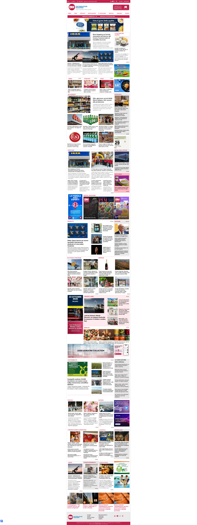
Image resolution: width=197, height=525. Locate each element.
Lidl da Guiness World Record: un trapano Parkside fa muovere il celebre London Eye (90, 65)
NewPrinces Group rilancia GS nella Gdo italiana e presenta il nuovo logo (74, 145)
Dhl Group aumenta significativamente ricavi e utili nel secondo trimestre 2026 (74, 273)
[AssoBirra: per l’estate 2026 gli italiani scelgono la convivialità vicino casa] (106, 469)
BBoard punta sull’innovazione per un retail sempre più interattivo (121, 127)
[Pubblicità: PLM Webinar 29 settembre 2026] (122, 142)
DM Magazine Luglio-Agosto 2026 (121, 198)
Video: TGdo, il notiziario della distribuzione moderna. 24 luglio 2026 (106, 91)
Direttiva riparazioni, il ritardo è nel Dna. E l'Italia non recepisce (90, 477)
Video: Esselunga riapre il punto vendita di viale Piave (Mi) (74, 91)
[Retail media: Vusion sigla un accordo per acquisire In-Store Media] (75, 406)
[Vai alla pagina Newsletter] (121, 7)
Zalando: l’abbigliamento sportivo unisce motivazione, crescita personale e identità (74, 64)
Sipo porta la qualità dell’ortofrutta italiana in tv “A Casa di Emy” (74, 455)
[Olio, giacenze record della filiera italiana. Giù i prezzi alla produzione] (78, 104)
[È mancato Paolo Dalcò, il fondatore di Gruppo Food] (122, 229)
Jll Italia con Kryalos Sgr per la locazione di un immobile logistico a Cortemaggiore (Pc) (106, 454)
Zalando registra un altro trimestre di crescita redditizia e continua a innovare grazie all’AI (89, 290)
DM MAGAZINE (92, 13)
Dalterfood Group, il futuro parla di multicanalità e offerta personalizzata (122, 131)
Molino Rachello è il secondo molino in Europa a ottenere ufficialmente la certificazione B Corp (108, 365)
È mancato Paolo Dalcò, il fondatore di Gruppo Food (121, 235)
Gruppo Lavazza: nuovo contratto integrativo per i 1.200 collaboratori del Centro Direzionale (108, 382)
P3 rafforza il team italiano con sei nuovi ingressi (121, 248)
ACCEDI (121, 1)
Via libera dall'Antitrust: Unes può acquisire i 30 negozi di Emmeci (74, 128)
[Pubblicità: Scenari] (75, 314)
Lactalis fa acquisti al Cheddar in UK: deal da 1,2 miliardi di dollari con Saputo (121, 50)
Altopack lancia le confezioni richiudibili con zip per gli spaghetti (121, 455)
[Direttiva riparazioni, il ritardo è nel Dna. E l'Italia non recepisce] (91, 469)
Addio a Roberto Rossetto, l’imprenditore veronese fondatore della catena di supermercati (120, 240)
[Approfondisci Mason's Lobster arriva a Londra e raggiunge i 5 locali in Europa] (90, 498)
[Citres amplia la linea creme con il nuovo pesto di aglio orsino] (122, 180)
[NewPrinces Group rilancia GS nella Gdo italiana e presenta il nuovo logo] (74, 137)
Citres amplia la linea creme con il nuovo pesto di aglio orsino (121, 189)
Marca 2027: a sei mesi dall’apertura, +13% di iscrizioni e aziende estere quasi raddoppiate (124, 321)
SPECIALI (111, 13)
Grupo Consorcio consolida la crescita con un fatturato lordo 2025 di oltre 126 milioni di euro (106, 290)
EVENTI (127, 13)
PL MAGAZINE (102, 13)
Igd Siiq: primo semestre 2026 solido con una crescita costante (75, 290)
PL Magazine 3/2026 (103, 197)
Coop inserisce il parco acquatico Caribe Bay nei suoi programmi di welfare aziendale (108, 374)
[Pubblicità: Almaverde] (122, 467)
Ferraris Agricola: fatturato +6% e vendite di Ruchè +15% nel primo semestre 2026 (122, 273)
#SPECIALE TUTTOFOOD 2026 (107, 16)
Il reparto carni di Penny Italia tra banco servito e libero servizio (90, 91)
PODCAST (82, 13)
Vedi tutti (111, 221)
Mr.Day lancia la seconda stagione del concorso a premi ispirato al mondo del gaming (74, 450)
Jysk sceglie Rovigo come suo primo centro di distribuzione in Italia (106, 450)
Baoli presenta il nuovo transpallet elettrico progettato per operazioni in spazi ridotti (106, 444)
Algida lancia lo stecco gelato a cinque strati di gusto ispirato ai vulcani (107, 250)
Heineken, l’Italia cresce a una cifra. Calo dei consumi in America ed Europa (90, 128)
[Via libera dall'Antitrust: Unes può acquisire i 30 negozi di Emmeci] (74, 119)
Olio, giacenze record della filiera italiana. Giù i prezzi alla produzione (102, 100)
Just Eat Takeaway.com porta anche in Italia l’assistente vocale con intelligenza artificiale (121, 450)
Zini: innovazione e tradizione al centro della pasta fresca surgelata (122, 123)
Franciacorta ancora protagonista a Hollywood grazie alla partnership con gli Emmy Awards (91, 456)
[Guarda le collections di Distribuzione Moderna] (91, 351)
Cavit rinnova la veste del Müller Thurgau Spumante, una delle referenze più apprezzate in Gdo (105, 273)
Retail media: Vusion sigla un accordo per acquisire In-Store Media (75, 414)
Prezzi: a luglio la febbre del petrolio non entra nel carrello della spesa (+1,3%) (106, 145)
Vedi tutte (127, 62)
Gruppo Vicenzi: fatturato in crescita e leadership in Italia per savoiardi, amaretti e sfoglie (90, 273)
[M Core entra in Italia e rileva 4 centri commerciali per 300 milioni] (122, 156)
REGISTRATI (126, 1)
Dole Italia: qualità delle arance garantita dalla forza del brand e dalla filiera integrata (121, 109)
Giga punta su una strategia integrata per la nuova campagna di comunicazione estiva (90, 445)
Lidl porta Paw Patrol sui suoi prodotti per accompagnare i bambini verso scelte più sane (124, 302)
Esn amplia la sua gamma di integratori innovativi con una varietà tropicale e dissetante (108, 228)
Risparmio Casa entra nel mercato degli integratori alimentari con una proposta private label (124, 312)
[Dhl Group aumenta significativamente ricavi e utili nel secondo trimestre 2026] (75, 264)
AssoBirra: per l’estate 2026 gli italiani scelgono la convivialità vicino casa (106, 477)
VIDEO (69, 13)
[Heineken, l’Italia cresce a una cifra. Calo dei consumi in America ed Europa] (90, 119)
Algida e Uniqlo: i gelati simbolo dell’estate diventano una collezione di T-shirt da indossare (75, 445)
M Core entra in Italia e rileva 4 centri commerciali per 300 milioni (122, 164)
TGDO (75, 13)
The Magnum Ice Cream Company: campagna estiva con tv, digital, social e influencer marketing (91, 451)
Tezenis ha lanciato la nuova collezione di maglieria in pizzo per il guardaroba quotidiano (108, 239)
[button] (70, 217)
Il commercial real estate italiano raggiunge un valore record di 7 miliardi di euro (122, 168)
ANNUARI (119, 13)
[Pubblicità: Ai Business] (75, 327)
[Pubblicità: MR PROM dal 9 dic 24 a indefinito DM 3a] (122, 406)
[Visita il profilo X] (116, 1)
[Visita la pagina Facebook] (114, 1)
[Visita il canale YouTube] (112, 1)
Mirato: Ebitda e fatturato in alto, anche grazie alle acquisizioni (90, 414)
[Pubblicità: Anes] (75, 301)
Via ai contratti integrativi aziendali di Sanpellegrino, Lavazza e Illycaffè (89, 145)
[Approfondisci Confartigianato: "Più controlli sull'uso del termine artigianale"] (75, 498)
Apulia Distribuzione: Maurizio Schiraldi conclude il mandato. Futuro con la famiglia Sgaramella (121, 253)
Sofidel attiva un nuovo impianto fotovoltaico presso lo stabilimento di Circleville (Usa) (106, 415)
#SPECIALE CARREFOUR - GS (89, 16)
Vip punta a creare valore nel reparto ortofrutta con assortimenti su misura (121, 114)
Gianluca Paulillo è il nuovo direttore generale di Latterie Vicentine (121, 244)
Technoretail (101, 516)
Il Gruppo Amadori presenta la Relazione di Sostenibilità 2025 (108, 390)
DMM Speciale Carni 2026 (89, 197)
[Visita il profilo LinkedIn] (111, 1)
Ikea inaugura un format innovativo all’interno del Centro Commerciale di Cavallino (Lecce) (76, 170)
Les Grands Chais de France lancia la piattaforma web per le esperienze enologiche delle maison (122, 444)
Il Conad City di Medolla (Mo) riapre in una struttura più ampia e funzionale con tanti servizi (85, 183)
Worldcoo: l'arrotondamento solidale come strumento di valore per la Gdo (121, 118)
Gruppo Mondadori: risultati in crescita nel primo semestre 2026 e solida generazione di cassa (122, 290)
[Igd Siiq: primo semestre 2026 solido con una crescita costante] (75, 282)
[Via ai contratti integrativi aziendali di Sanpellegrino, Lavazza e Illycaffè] (90, 137)
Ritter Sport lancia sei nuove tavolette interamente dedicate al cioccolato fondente (105, 64)
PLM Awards (101, 517)
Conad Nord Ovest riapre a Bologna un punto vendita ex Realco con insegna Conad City (107, 183)
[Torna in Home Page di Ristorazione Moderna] (75, 517)
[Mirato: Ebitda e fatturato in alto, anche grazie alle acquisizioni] (91, 406)
